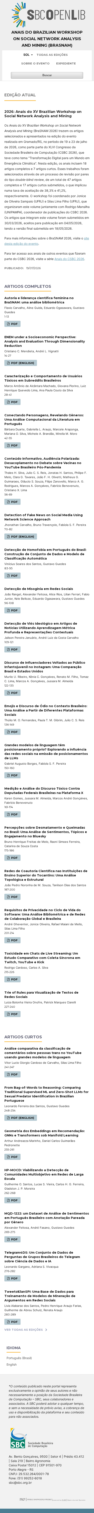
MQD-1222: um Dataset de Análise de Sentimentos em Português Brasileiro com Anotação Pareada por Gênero (46, 1218)
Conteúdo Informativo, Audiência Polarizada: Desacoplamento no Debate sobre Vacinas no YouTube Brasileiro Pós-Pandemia (42, 463)
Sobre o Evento (35, 63)
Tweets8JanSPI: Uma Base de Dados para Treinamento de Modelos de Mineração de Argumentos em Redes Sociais (39, 1296)
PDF (14, 324)
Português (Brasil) (19, 1358)
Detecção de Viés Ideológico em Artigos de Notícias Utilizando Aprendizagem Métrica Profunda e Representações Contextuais (40, 628)
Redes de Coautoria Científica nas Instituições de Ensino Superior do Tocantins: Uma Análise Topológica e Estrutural (45, 875)
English (12, 1364)
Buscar (47, 75)
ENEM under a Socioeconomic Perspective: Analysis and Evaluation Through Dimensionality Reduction (44, 341)
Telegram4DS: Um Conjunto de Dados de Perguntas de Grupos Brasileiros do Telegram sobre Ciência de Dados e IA (42, 1257)
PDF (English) (22, 363)
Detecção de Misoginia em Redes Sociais (38, 589)
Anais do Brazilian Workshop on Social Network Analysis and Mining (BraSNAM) (47, 39)
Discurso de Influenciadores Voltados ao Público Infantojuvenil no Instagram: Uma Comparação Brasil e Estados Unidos (44, 667)
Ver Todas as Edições (23, 1329)
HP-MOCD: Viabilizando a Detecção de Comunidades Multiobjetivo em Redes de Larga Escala (44, 1174)
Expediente (66, 63)
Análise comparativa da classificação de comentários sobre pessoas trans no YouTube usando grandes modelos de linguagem (43, 1053)
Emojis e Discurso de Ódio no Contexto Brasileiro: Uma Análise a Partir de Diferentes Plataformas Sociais (45, 710)
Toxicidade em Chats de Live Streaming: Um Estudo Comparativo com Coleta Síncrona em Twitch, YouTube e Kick (42, 958)
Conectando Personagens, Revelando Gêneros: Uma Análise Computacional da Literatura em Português (44, 419)
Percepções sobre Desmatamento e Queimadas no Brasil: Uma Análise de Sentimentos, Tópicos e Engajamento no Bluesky (45, 832)
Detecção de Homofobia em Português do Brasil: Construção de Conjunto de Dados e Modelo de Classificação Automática (45, 554)
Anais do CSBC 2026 (69, 259)
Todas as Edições (52, 54)
